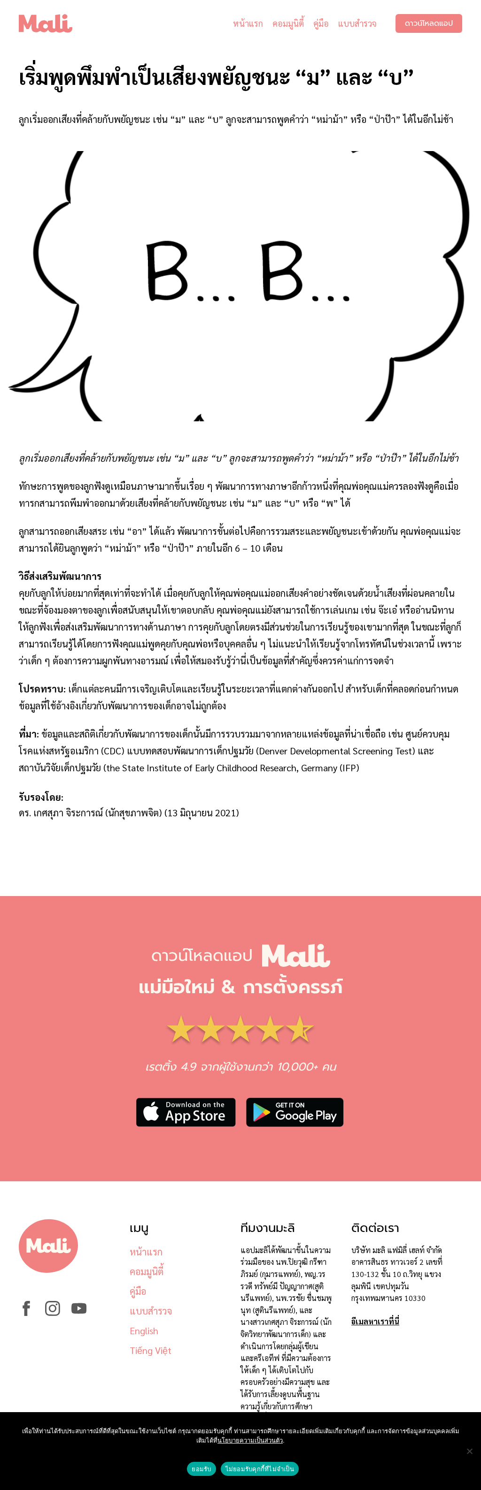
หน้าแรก (248, 23)
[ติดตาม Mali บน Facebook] (26, 1313)
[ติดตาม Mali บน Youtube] (78, 1313)
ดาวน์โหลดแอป (429, 23)
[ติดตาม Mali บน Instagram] (52, 1313)
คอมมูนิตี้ (288, 23)
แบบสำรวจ (357, 23)
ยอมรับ (201, 1469)
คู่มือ (321, 23)
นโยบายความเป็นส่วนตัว (250, 1440)
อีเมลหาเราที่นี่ (375, 1321)
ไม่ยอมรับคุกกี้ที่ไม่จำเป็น (259, 1469)
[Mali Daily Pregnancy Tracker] (52, 23)
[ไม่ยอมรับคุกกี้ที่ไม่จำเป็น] (469, 1451)
